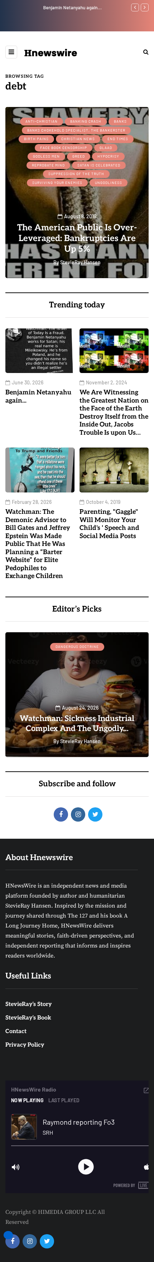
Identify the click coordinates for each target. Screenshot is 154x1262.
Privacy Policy (24, 1045)
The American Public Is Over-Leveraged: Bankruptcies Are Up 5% (77, 238)
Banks (120, 121)
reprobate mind (48, 165)
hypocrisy (108, 156)
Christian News (78, 139)
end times (117, 139)
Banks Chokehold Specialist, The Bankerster (76, 130)
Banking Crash (85, 121)
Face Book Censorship (63, 147)
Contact (16, 1031)
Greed (78, 156)
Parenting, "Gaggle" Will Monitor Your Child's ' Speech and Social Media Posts (109, 524)
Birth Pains (36, 139)
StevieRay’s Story (28, 1004)
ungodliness (108, 182)
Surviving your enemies (57, 182)
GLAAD (106, 147)
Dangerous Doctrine (77, 646)
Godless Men (46, 156)
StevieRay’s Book (28, 1018)
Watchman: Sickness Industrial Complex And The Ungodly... (77, 723)
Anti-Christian (41, 121)
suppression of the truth (76, 174)
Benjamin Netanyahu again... (34, 7)
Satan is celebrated (98, 165)
